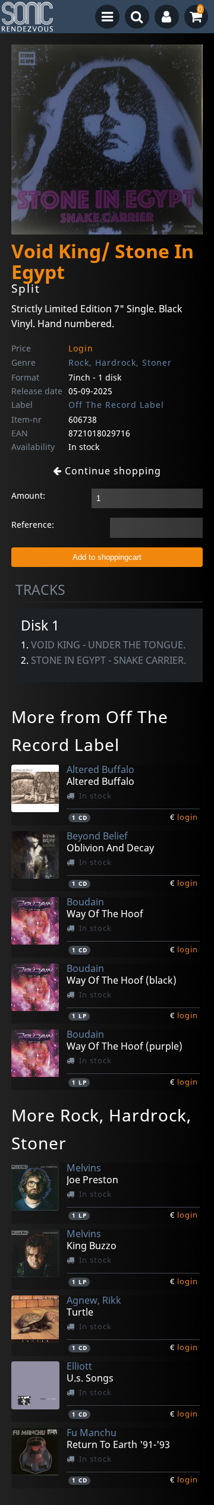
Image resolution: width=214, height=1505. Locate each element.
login (187, 817)
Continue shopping (111, 470)
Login (80, 348)
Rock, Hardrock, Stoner (120, 362)
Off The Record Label (116, 404)
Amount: (28, 495)
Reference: (32, 524)
